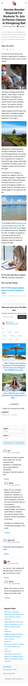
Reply (6, 479)
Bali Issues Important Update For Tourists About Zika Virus (14, 646)
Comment (5, 412)
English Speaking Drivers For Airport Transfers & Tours (12, 290)
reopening (20, 335)
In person (17, 332)
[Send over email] (13, 49)
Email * (6, 435)
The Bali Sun (10, 322)
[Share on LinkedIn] (10, 49)
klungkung (12, 335)
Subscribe (22, 317)
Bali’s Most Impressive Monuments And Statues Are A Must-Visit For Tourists (13, 614)
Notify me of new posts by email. (14, 408)
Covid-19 (9, 332)
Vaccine (17, 339)
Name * (6, 428)
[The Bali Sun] (14, 3)
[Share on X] (7, 49)
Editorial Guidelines (9, 673)
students (10, 339)
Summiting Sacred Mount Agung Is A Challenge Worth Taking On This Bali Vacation (13, 656)
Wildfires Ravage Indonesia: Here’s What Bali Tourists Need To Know (13, 636)
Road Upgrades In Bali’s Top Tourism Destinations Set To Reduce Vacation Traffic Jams (13, 625)
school (3, 339)
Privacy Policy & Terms (10, 669)
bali (3, 332)
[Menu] (2, 3)
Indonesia (4, 335)
